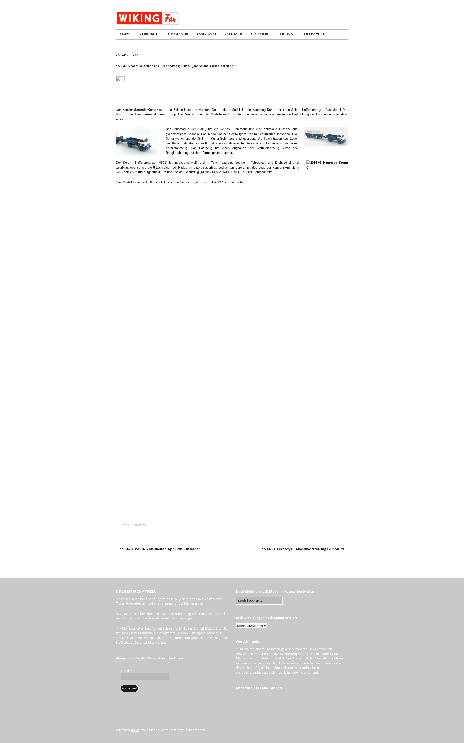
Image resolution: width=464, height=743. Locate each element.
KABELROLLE (233, 34)
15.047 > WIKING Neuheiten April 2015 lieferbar (160, 549)
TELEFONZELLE (314, 34)
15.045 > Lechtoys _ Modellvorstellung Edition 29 (303, 549)
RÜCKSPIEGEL (260, 34)
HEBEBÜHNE (148, 34)
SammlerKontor (146, 110)
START (124, 34)
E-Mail (126, 670)
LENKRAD (286, 34)
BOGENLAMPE (206, 34)
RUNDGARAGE (178, 34)
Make (135, 730)
